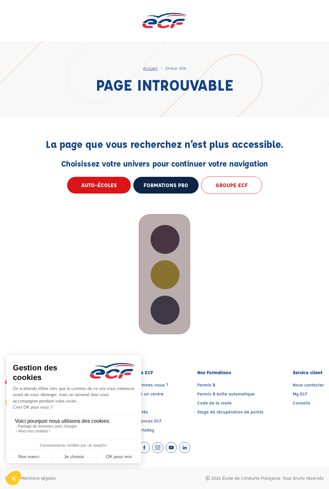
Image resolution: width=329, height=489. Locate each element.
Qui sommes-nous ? (148, 384)
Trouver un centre (146, 393)
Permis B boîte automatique (226, 393)
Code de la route (214, 402)
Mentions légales (38, 478)
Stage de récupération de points (230, 411)
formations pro (166, 185)
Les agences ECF (145, 420)
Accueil (150, 68)
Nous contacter (308, 384)
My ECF (300, 393)
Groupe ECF (232, 185)
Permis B (206, 384)
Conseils (301, 402)
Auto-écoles (99, 185)
